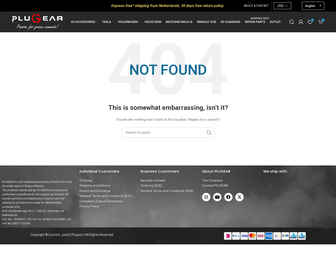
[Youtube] (217, 197)
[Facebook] (228, 197)
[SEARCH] (209, 132)
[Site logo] (37, 22)
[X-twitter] (239, 197)
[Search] (291, 22)
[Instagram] (206, 197)
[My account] (301, 22)
